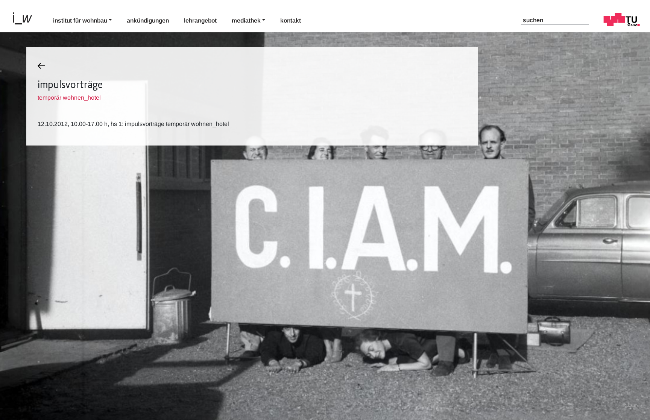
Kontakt (290, 20)
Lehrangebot (200, 20)
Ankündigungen (148, 20)
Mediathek (246, 20)
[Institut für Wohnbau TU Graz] (25, 18)
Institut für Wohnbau (80, 20)
